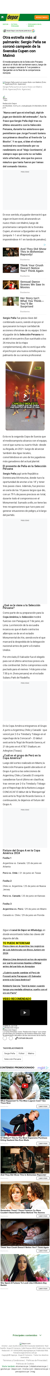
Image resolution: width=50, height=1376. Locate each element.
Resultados (41, 17)
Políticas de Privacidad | (36, 1360)
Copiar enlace (25, 1038)
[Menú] (2, 17)
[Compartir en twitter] (11, 1038)
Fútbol (21, 1053)
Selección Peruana (12, 1059)
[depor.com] (13, 17)
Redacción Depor (10, 103)
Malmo (31, 1053)
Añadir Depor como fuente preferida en (19, 31)
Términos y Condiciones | (14, 1360)
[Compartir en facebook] (5, 1038)
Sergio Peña (9, 1053)
